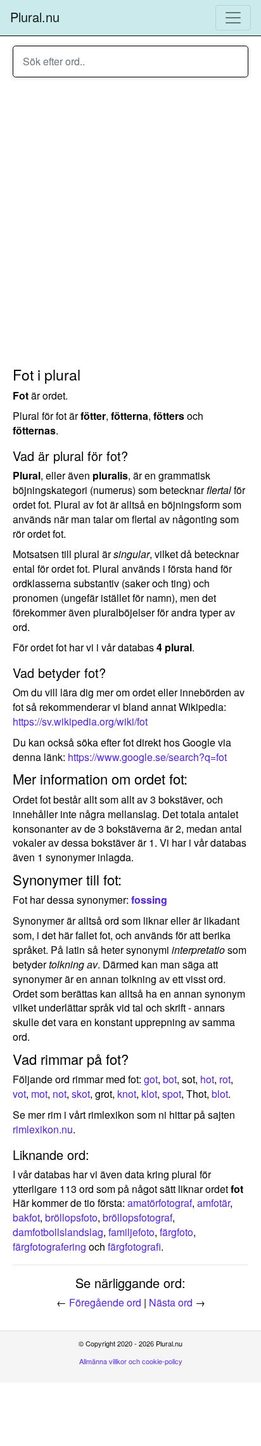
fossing (149, 899)
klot (149, 1093)
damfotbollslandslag (58, 1232)
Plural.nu (35, 17)
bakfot (26, 1217)
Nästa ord (171, 1302)
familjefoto (131, 1232)
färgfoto (176, 1232)
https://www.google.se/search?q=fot (147, 757)
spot (171, 1093)
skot (81, 1093)
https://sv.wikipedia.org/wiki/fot (80, 721)
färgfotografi (134, 1246)
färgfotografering (49, 1246)
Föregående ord (105, 1302)
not (60, 1093)
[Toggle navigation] (233, 17)
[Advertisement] (130, 224)
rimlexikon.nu (43, 1129)
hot (207, 1079)
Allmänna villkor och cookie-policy (130, 1361)
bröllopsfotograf (137, 1217)
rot (225, 1079)
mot (39, 1093)
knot (126, 1093)
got (151, 1079)
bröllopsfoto (71, 1217)
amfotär (213, 1202)
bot (170, 1079)
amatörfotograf (159, 1202)
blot (220, 1093)
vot (19, 1093)
